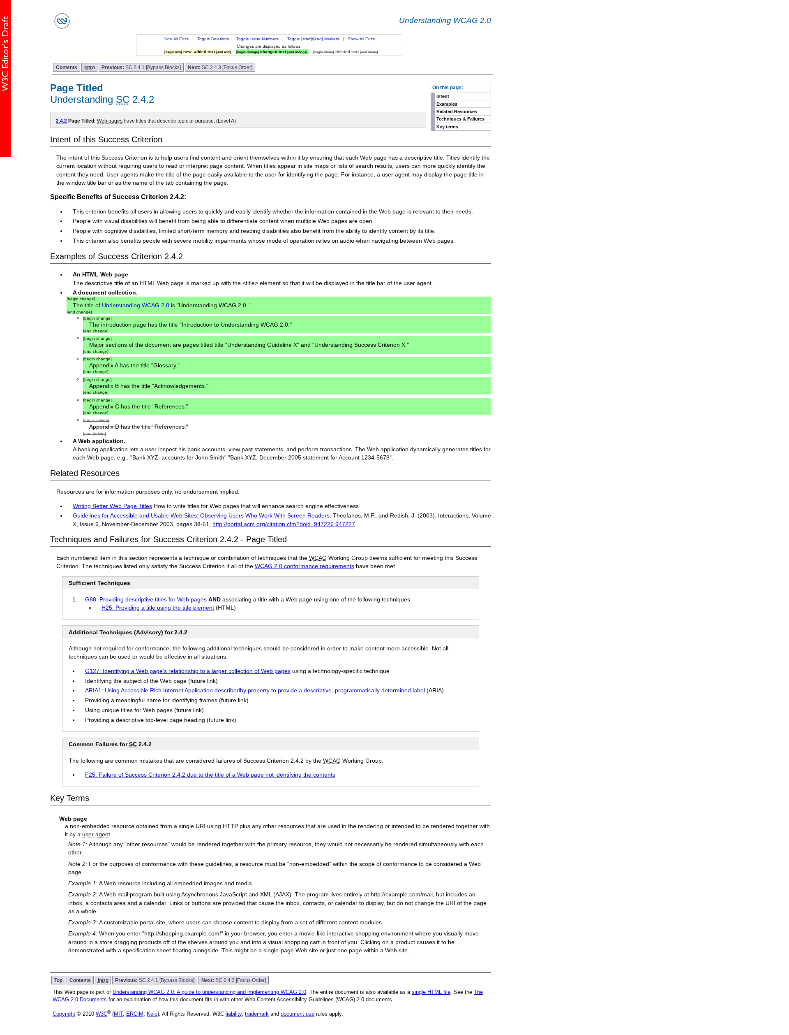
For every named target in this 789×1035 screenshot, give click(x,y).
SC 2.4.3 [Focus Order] (220, 67)
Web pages (109, 120)
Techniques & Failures (460, 118)
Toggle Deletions (213, 39)
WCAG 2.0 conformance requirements (304, 566)
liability (234, 1014)
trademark (257, 1014)
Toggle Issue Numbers (257, 39)
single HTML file (431, 992)
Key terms (447, 126)
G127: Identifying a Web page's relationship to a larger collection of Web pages (188, 671)
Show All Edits (361, 39)
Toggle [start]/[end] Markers (313, 39)
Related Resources (456, 111)
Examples (446, 104)
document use (297, 1014)
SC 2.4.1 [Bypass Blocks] (141, 67)
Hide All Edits (176, 39)
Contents (66, 67)
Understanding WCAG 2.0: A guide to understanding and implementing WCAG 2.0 (209, 992)
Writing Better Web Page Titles (112, 506)
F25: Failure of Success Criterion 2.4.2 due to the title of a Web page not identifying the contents (210, 774)
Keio (152, 1014)
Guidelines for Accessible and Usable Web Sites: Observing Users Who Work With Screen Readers (201, 515)
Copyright (64, 1014)
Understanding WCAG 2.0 (445, 20)
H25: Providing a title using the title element (158, 607)
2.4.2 (61, 120)
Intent (442, 96)
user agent (96, 834)
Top (58, 980)
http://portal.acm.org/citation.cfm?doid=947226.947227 (283, 524)
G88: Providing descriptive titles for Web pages (146, 599)
